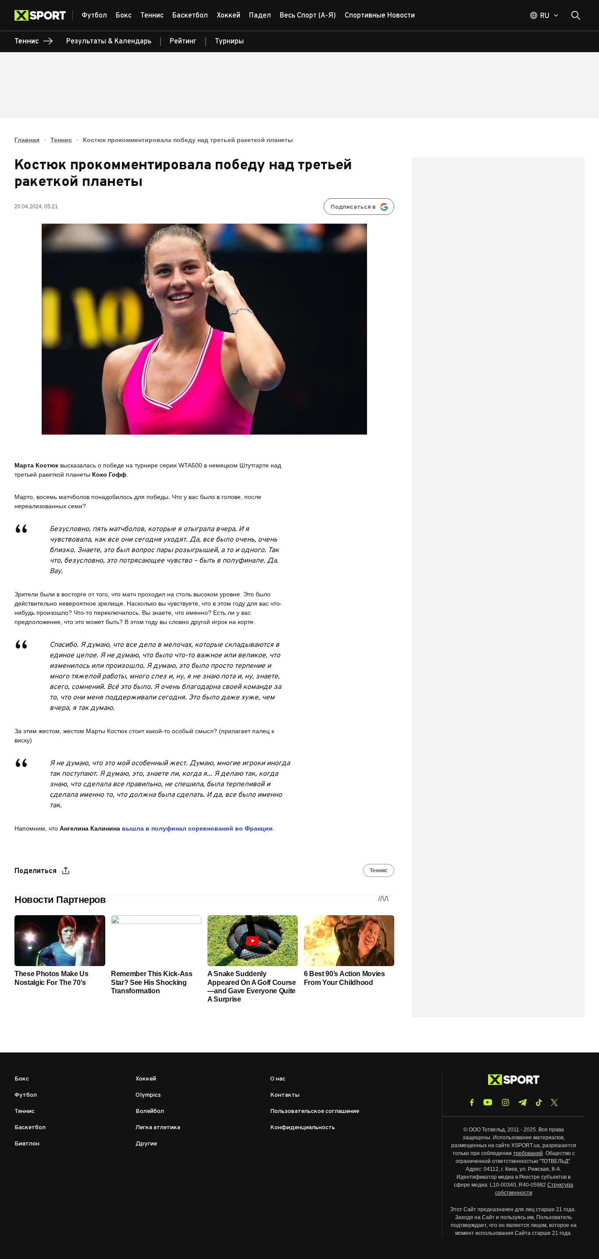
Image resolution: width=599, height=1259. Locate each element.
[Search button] (576, 15)
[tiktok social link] (538, 1102)
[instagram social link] (505, 1102)
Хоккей (145, 1079)
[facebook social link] (472, 1102)
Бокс (21, 1079)
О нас (277, 1079)
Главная (26, 139)
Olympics (148, 1095)
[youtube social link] (488, 1102)
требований (528, 1153)
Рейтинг (183, 41)
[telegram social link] (522, 1102)
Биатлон (26, 1144)
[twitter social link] (554, 1102)
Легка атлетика (157, 1127)
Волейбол (149, 1111)
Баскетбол (30, 1127)
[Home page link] (43, 15)
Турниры (229, 41)
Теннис (61, 139)
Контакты (285, 1095)
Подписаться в (353, 207)
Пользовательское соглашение (314, 1111)
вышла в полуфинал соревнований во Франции (197, 828)
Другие (146, 1144)
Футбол (25, 1095)
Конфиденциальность (302, 1127)
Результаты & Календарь (108, 41)
